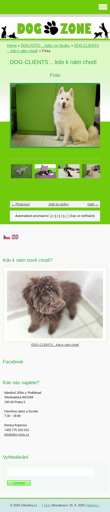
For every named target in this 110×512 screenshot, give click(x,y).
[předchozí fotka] (19, 118)
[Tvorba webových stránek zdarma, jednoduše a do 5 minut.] (40, 505)
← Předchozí (21, 204)
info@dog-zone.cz (16, 434)
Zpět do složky (59, 204)
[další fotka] (91, 118)
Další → (92, 204)
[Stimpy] (92, 171)
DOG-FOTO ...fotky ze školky (45, 45)
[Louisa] (45, 171)
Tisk (47, 505)
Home (12, 45)
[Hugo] (21, 171)
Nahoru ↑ (93, 505)
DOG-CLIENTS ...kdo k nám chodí (55, 344)
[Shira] (69, 171)
